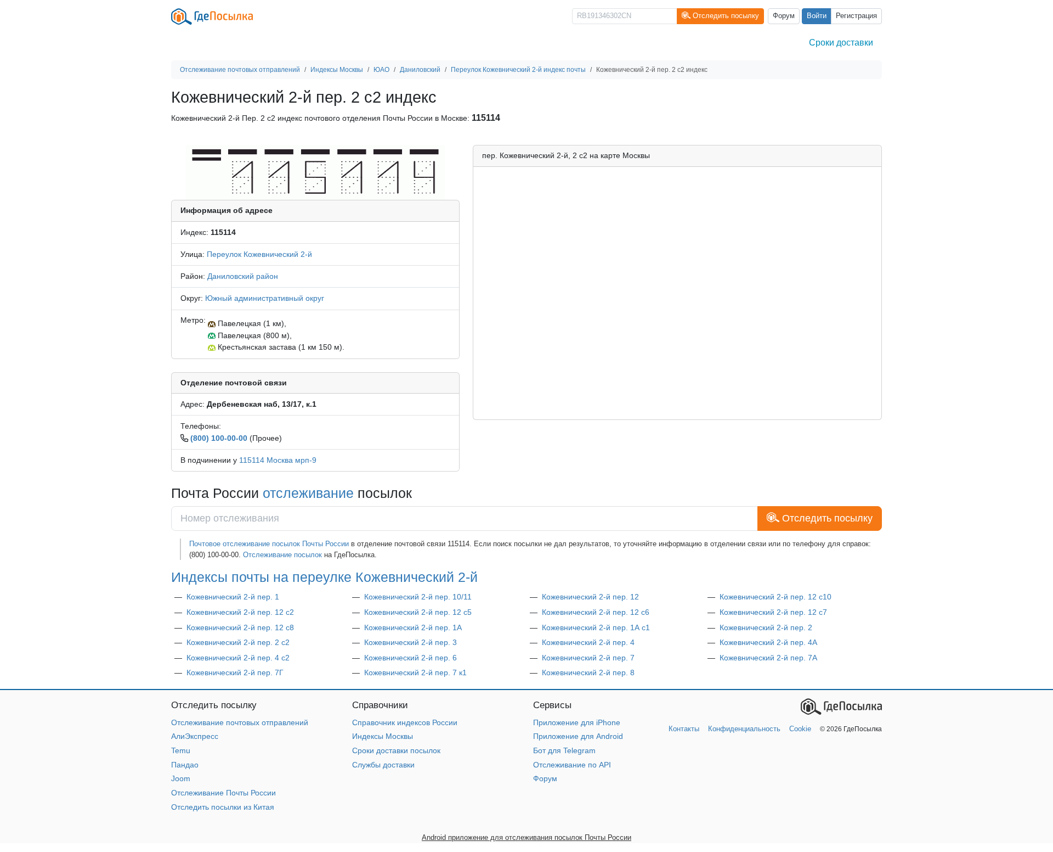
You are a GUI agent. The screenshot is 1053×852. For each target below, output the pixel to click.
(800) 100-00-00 (218, 438)
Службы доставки (383, 764)
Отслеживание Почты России (223, 792)
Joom (180, 778)
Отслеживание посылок (282, 555)
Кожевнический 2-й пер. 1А (413, 627)
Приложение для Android (578, 736)
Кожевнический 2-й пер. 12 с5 (418, 612)
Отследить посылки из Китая (222, 807)
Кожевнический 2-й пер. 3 (410, 642)
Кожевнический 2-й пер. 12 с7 (773, 612)
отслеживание (308, 493)
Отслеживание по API (572, 764)
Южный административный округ (264, 298)
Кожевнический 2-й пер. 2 (766, 627)
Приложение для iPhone (576, 722)
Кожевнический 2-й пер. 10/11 (418, 596)
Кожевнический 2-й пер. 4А (768, 642)
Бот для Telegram (564, 750)
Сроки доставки (841, 42)
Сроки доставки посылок (396, 750)
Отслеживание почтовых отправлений (239, 722)
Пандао (185, 764)
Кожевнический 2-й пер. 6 (410, 657)
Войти (816, 16)
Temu (180, 750)
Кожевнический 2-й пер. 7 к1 (415, 672)
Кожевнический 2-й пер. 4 (588, 642)
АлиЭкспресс (194, 736)
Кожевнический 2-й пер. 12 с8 (240, 627)
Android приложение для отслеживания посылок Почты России (526, 837)
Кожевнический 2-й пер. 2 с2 (238, 642)
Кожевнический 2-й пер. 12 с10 (775, 596)
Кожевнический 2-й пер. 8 (588, 672)
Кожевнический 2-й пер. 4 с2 (238, 657)
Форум (784, 16)
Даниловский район (242, 276)
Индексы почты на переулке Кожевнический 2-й (324, 577)
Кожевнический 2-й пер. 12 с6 (595, 612)
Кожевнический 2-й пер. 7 (588, 657)
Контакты (684, 729)
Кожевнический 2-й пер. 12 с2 (240, 612)
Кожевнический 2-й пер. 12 (590, 596)
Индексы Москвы (382, 736)
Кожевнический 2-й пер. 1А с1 (596, 627)
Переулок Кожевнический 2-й (259, 254)
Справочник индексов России (404, 722)
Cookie (800, 729)
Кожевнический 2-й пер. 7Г (235, 672)
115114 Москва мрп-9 (277, 460)
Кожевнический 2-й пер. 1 (232, 596)
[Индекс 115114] (315, 171)
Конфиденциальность (744, 729)
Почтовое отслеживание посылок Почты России (269, 544)
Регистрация (856, 16)
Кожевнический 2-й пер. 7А (768, 657)
